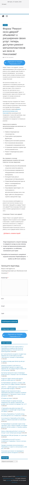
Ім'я (2, 298)
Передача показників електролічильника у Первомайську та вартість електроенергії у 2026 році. (14, 446)
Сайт (2, 313)
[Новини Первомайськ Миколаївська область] (3, 16)
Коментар (4, 278)
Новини (5, 25)
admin (12, 57)
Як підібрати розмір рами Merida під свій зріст (13, 361)
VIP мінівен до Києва (6, 398)
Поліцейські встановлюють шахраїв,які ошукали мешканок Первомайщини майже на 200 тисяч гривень (13, 257)
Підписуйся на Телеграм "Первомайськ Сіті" (15, 63)
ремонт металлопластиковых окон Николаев (12, 111)
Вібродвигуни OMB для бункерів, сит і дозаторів (14, 435)
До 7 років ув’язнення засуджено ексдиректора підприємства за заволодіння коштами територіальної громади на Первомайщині (13, 355)
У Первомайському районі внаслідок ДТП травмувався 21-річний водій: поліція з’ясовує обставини (13, 409)
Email (2, 306)
